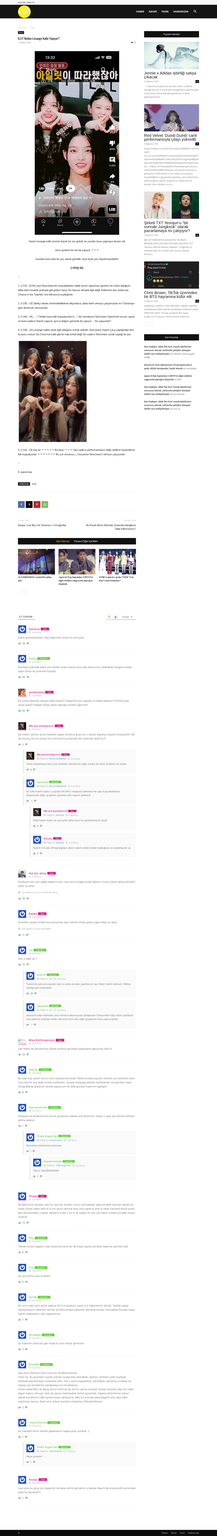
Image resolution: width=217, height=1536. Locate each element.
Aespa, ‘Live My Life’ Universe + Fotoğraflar (42, 525)
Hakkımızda (181, 11)
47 (197, 144)
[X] (29, 504)
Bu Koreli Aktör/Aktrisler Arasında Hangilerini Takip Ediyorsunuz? (111, 527)
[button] (195, 11)
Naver (153, 11)
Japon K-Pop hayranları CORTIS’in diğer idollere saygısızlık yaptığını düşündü (75, 580)
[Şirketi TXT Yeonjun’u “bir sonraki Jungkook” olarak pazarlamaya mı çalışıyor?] (171, 205)
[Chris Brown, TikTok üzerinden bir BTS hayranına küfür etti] (171, 275)
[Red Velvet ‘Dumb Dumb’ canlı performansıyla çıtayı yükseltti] (171, 117)
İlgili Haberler (63, 541)
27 (135, 42)
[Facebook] (21, 504)
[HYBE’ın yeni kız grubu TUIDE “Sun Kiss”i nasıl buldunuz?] (117, 561)
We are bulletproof (57, 758)
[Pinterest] (37, 504)
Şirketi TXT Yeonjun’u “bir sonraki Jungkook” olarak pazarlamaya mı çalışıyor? (167, 227)
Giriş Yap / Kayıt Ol (26, 2)
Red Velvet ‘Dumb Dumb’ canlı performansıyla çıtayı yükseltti (170, 137)
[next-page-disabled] (152, 324)
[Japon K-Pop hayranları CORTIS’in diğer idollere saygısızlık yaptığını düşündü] (76, 561)
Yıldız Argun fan (63, 1165)
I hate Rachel (55, 1451)
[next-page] (25, 591)
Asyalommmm (55, 1140)
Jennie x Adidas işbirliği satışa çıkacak (170, 75)
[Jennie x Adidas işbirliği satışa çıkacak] (171, 55)
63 (197, 301)
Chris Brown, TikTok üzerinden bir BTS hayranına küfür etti (170, 295)
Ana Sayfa (22, 27)
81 (197, 81)
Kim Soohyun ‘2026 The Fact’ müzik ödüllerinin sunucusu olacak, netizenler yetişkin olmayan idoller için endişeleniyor (167, 350)
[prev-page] (20, 591)
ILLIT (34, 484)
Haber (140, 11)
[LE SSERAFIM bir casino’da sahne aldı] (36, 561)
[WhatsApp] (44, 504)
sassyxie (60, 815)
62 (197, 235)
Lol (50, 978)
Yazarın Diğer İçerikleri (86, 541)
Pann (165, 11)
